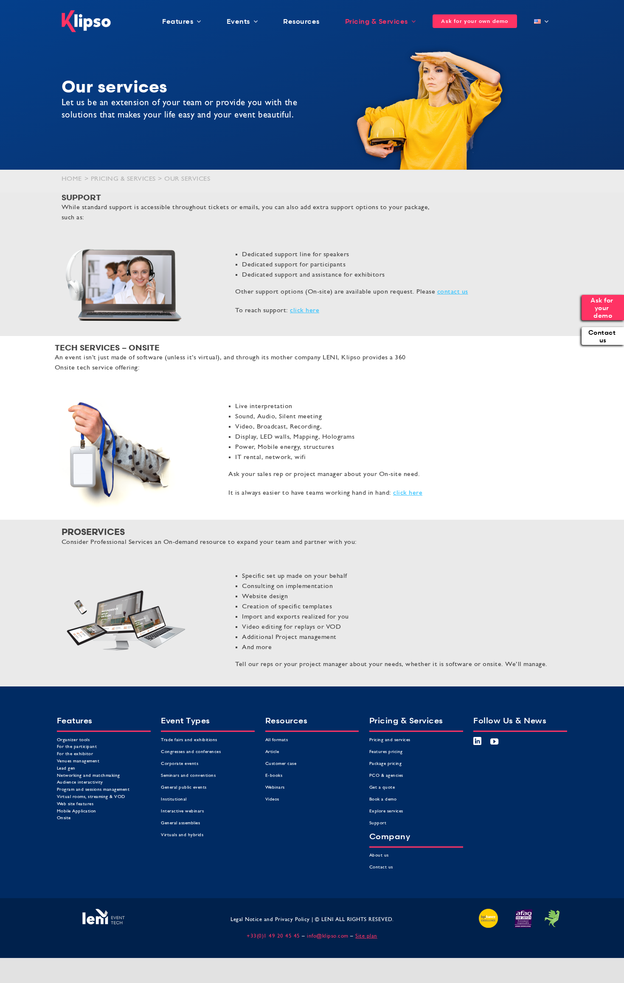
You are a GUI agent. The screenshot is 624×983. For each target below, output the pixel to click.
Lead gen (66, 768)
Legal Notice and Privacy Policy (270, 919)
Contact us (382, 867)
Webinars (275, 787)
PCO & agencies (386, 775)
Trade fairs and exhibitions (189, 740)
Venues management (78, 761)
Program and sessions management (93, 789)
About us (380, 855)
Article (272, 752)
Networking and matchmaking (88, 775)
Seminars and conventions (188, 775)
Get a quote (382, 787)
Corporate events (179, 764)
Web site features (75, 804)
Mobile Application (76, 811)
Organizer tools (73, 740)
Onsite (64, 818)
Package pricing (385, 764)
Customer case (281, 764)
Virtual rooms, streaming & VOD (91, 797)
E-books (274, 775)
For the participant (77, 747)
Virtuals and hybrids (182, 835)
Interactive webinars (182, 811)
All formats (276, 740)
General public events (184, 787)
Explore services (386, 811)
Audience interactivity (80, 782)
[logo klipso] (86, 13)
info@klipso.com (328, 936)
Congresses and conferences (191, 752)
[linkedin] (477, 741)
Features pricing (386, 752)
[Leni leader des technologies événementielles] (103, 912)
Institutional (174, 799)
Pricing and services (389, 740)
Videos (272, 799)
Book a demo (383, 799)
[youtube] (494, 741)
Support (378, 823)
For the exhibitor (75, 754)
